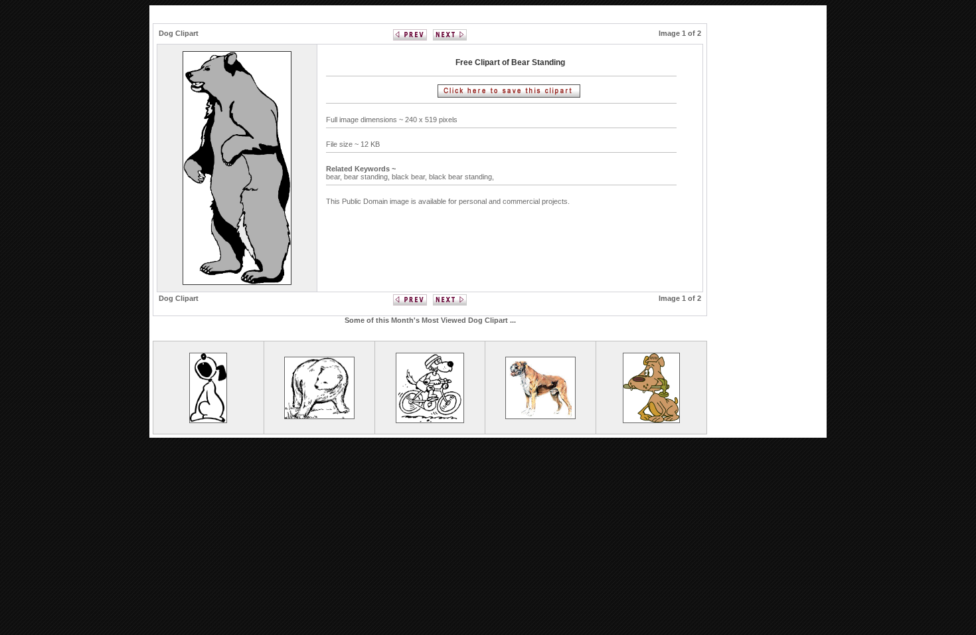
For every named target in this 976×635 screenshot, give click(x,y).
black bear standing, (462, 177)
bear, (335, 177)
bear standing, (368, 177)
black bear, (410, 177)
